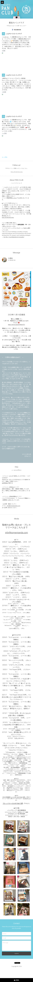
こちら (15, 198)
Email (4, 938)
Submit (16, 953)
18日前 (4, 92)
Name (4, 934)
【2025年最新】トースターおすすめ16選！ (14, 797)
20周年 (10, 258)
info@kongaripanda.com (13, 506)
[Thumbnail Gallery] (10, 826)
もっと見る (4, 157)
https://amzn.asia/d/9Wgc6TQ (16, 324)
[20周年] (4, 259)
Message (5, 943)
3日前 (3, 50)
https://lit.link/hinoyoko (17, 172)
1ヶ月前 (4, 133)
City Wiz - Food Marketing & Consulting (13, 237)
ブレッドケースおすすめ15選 (13, 803)
